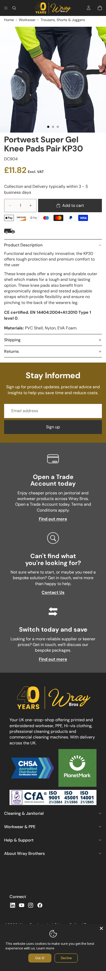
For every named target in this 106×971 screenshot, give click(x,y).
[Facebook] (40, 905)
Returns (11, 351)
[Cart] (99, 8)
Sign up (53, 427)
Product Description (23, 245)
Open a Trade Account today (53, 480)
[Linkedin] (13, 905)
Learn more (45, 948)
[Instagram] (31, 905)
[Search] (14, 8)
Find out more (53, 519)
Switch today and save (53, 629)
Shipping (12, 340)
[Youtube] (22, 905)
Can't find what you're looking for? (53, 559)
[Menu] (6, 8)
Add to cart (73, 205)
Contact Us (53, 592)
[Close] (101, 928)
